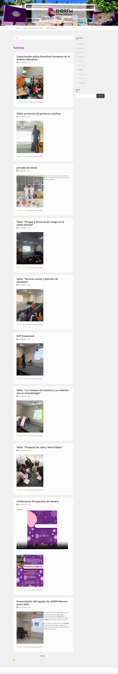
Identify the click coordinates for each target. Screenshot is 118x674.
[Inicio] (59, 12)
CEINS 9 (81, 44)
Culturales (81, 52)
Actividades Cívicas (84, 74)
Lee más (19, 102)
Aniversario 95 (51, 28)
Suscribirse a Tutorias (14, 660)
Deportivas (81, 57)
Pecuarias (81, 61)
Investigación (82, 82)
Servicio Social (82, 65)
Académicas (82, 48)
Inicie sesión (26, 102)
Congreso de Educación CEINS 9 (33, 28)
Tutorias (81, 70)
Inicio (18, 28)
